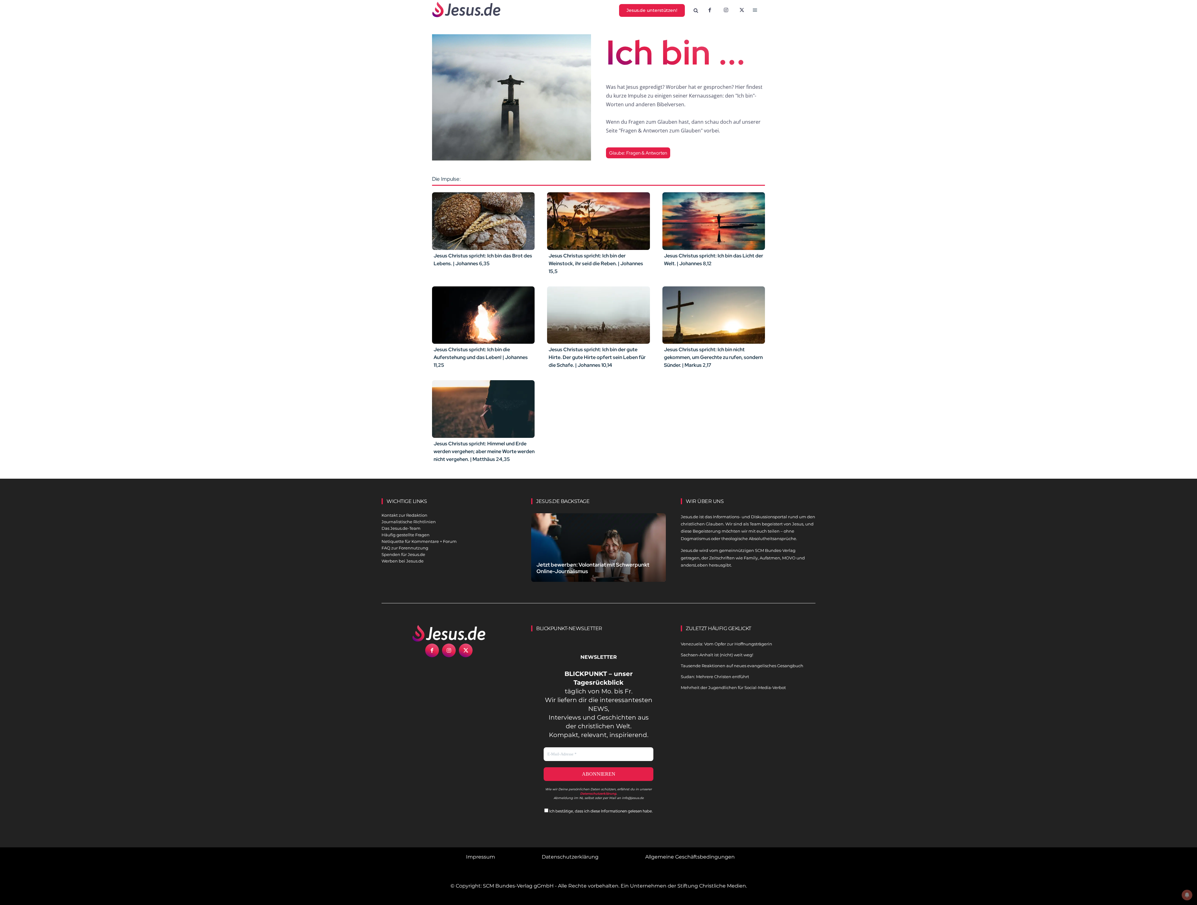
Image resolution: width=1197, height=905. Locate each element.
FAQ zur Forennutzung (405, 547)
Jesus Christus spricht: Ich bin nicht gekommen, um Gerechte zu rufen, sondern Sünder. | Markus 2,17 (713, 357)
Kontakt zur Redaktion (404, 515)
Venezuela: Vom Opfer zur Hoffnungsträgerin (726, 643)
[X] (742, 10)
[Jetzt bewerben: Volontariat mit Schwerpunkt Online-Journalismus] (598, 554)
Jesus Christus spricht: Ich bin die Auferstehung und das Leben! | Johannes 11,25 (481, 357)
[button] (696, 10)
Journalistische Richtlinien (409, 521)
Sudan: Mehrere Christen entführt (715, 676)
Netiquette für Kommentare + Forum (419, 541)
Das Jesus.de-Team (401, 528)
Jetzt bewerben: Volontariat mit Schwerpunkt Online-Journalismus (592, 568)
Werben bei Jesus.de (403, 560)
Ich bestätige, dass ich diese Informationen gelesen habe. (600, 811)
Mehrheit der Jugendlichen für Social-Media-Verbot (733, 687)
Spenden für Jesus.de (403, 554)
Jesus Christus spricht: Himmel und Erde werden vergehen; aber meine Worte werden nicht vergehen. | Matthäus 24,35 (484, 451)
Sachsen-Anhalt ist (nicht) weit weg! (717, 654)
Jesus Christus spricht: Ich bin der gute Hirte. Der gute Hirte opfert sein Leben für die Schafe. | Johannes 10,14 (597, 357)
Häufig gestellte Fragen (406, 534)
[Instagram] (726, 10)
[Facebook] (709, 10)
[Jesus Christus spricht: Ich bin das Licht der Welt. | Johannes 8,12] (713, 221)
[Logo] (449, 633)
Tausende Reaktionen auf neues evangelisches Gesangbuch (742, 665)
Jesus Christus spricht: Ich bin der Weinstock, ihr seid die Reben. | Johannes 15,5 (596, 263)
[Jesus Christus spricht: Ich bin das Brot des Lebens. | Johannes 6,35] (483, 221)
